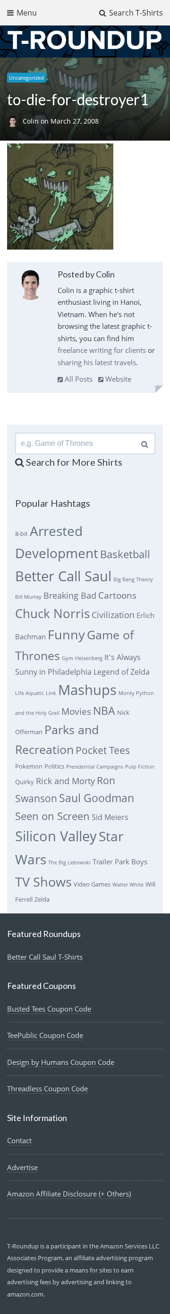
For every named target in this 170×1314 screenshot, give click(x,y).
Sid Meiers (110, 817)
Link (51, 693)
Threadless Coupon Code (47, 1088)
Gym (67, 658)
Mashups (87, 689)
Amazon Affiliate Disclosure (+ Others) (69, 1193)
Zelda (42, 899)
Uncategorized (26, 77)
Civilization (113, 614)
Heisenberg (88, 658)
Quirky (24, 782)
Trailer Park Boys (120, 861)
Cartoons (117, 595)
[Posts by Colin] (30, 286)
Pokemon (28, 766)
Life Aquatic (29, 693)
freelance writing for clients (102, 350)
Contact (19, 1140)
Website (117, 379)
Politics (54, 766)
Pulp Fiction (139, 766)
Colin (32, 121)
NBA (104, 710)
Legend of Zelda (122, 672)
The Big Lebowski (69, 862)
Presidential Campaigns (94, 766)
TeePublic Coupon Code (45, 1035)
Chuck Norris (52, 613)
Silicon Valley (56, 836)
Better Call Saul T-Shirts (45, 957)
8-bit (21, 533)
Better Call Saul (63, 576)
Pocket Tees (103, 750)
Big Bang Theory (133, 579)
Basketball (125, 554)
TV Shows (43, 881)
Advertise (22, 1167)
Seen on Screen (52, 816)
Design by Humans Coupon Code (60, 1062)
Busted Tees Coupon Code (49, 1008)
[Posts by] (15, 121)
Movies (76, 711)
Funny (66, 634)
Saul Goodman (96, 797)
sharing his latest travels (97, 362)
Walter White (128, 884)
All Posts (78, 379)
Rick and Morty (65, 781)
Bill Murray (28, 597)
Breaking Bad (69, 595)
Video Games (92, 884)
